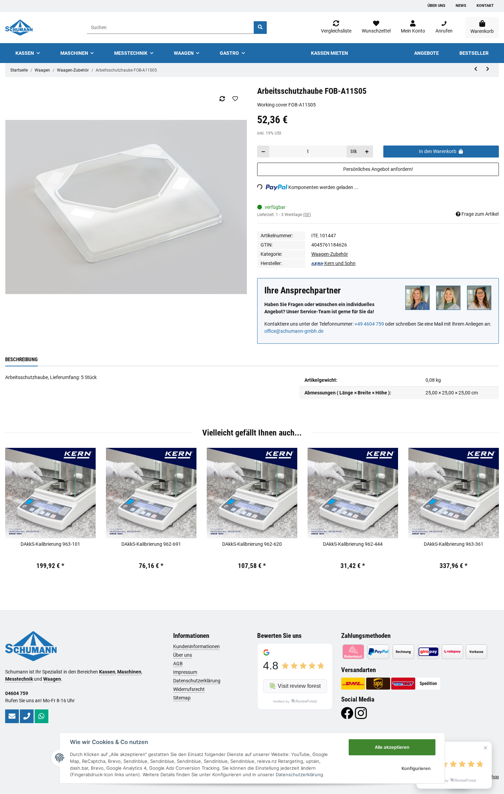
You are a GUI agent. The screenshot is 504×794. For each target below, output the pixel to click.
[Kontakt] (12, 716)
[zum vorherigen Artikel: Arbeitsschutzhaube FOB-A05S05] (476, 69)
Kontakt (485, 5)
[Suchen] (260, 27)
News (461, 5)
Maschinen (129, 672)
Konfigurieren (416, 768)
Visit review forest (299, 686)
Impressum (185, 672)
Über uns (436, 5)
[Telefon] (27, 716)
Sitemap (182, 698)
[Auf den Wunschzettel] (235, 98)
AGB (178, 663)
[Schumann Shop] (19, 28)
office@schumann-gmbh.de (293, 331)
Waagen (52, 679)
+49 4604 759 (369, 324)
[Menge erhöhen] (367, 151)
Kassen (107, 672)
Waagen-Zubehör (329, 254)
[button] (413, 27)
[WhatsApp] (41, 716)
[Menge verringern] (263, 151)
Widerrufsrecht (189, 689)
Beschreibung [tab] (21, 359)
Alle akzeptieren (392, 747)
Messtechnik (19, 679)
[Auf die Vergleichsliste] (222, 98)
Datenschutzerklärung (196, 680)
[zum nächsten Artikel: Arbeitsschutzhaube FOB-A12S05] (488, 69)
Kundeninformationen (196, 646)
